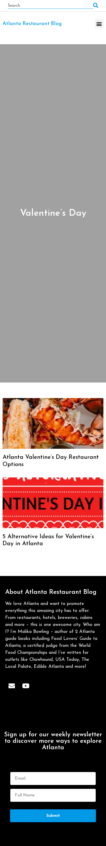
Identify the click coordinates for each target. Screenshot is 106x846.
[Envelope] (11, 685)
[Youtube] (25, 685)
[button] (99, 23)
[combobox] (50, 6)
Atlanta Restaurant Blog (32, 23)
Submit (53, 816)
